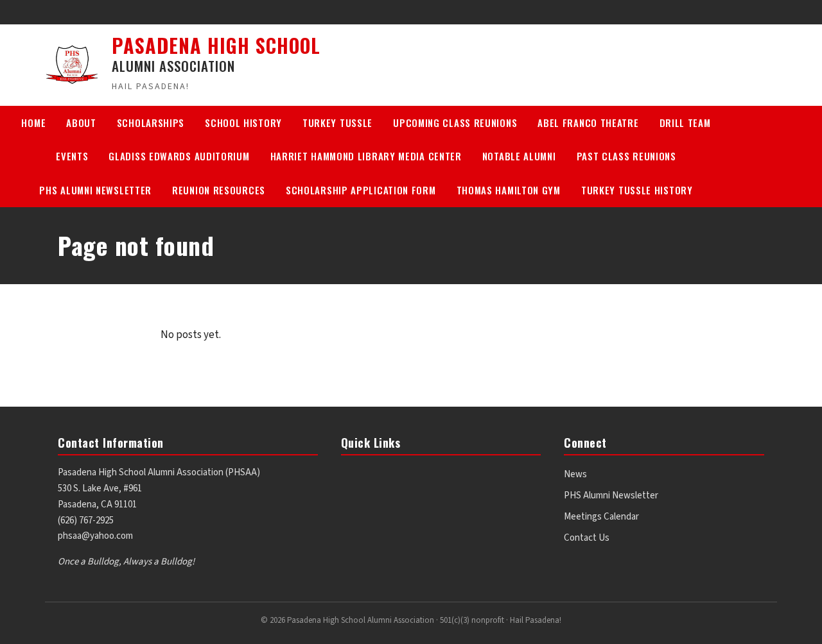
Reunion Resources (218, 190)
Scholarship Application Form (361, 190)
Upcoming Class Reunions (455, 122)
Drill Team (685, 122)
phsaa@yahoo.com (95, 536)
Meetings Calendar (601, 516)
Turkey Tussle (337, 122)
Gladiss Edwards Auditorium (179, 156)
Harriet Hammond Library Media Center (366, 156)
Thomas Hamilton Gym (509, 190)
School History (243, 122)
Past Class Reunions (626, 156)
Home (33, 122)
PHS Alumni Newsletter (95, 190)
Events (72, 156)
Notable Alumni (519, 156)
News (575, 474)
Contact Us (586, 538)
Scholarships (150, 122)
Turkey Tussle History (637, 190)
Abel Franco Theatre (588, 122)
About (81, 122)
